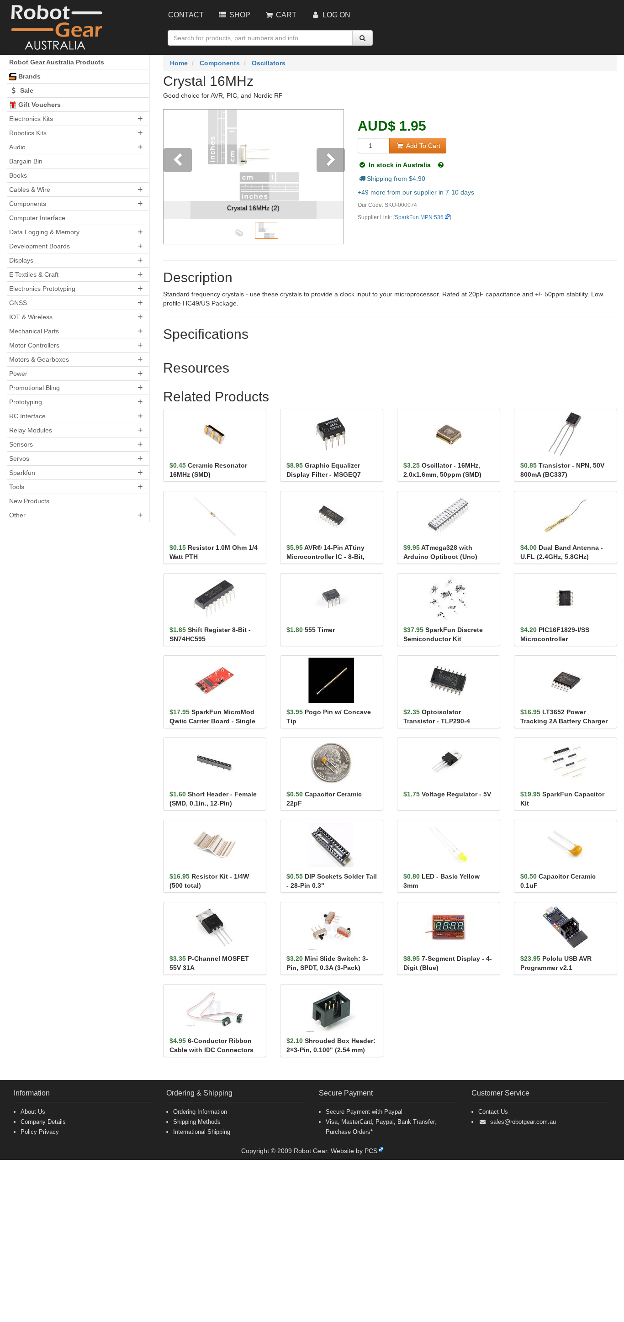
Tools (16, 486)
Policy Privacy (40, 1131)
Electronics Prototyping (42, 288)
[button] (177, 177)
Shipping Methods (197, 1121)
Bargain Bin (25, 161)
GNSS (18, 302)
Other (17, 515)
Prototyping (25, 402)
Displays (21, 260)
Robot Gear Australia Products (56, 62)
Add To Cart (422, 145)
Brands (28, 76)
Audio (17, 147)
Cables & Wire (29, 189)
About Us (33, 1111)
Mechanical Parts (34, 331)
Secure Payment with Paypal (364, 1111)
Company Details (43, 1121)
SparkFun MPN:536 (419, 217)
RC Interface (27, 416)
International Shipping (201, 1131)
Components (27, 203)
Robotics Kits (28, 133)
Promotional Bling (34, 387)
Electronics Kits (31, 118)
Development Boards (39, 246)
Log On (335, 15)
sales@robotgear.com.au (523, 1121)
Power (18, 373)
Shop (238, 15)
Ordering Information (200, 1111)
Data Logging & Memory (44, 232)
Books (18, 175)
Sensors (21, 444)
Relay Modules (30, 430)
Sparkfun (22, 472)
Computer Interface (37, 217)
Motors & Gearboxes (39, 359)
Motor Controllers (34, 345)
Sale (25, 90)
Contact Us (493, 1111)
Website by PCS (354, 1150)
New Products (29, 501)
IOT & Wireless (31, 317)
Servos (19, 458)
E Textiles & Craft (33, 274)
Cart (285, 15)
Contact (186, 15)
